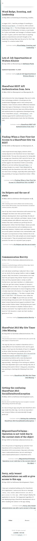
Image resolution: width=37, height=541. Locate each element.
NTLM (16, 113)
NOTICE (22, 532)
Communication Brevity (15, 256)
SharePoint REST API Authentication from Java (16, 87)
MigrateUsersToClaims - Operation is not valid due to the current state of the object (18, 433)
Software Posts (28, 64)
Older (10, 520)
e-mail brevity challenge (9, 293)
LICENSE (15, 532)
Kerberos (25, 113)
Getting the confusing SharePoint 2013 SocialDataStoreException (16, 390)
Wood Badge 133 (7, 28)
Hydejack (20, 535)
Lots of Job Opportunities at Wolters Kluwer (17, 59)
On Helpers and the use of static (25, 244)
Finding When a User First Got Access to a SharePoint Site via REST (18, 139)
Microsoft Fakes (24, 165)
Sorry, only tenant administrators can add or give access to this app (18, 476)
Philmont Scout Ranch (8, 26)
